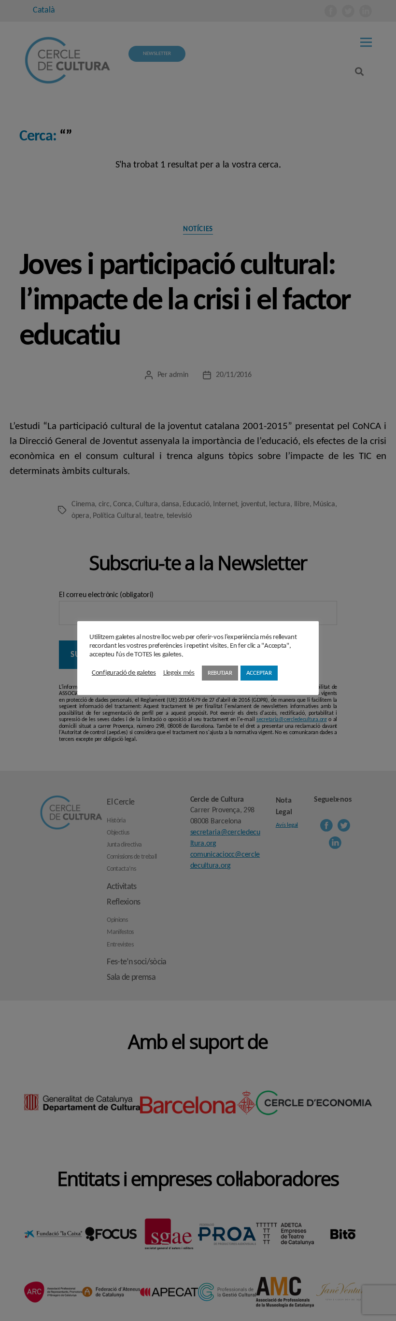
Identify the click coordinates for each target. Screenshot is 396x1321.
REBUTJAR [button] (220, 673)
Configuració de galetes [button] (124, 673)
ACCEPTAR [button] (259, 673)
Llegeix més (179, 673)
